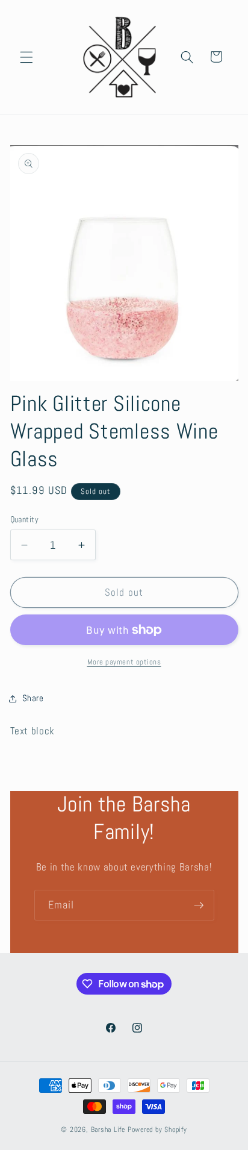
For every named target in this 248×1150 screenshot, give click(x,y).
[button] (26, 56)
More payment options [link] (124, 662)
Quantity (24, 519)
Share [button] (33, 698)
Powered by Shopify (157, 1129)
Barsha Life (108, 1129)
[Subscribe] (198, 905)
